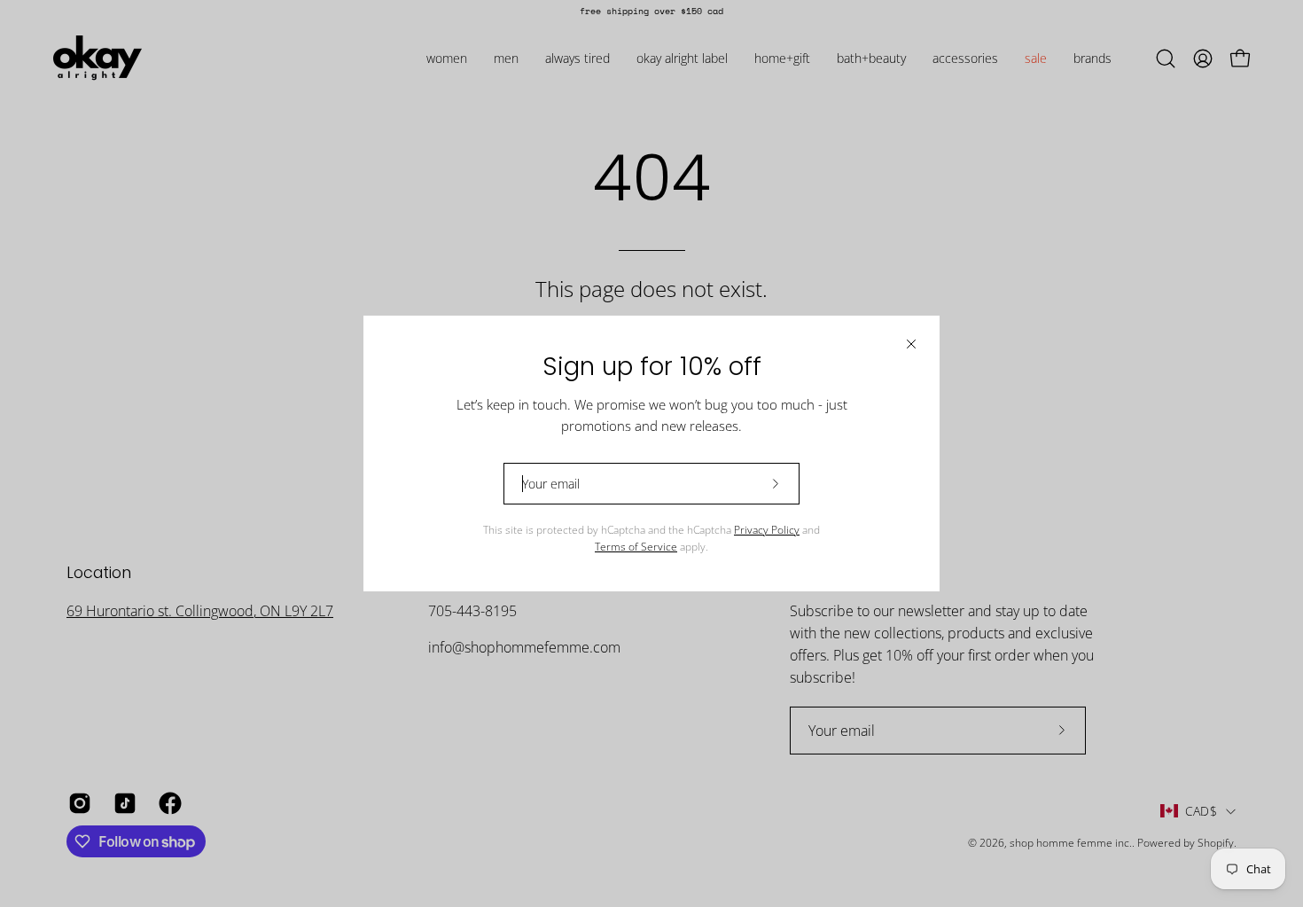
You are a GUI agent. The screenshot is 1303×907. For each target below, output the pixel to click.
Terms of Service (636, 546)
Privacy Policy (767, 529)
